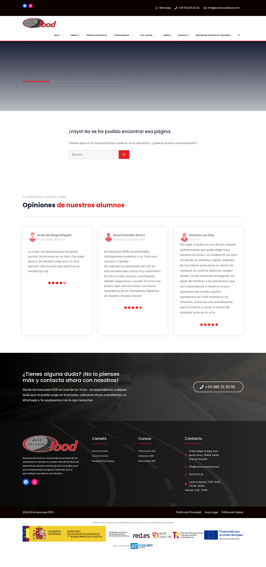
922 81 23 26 (196, 474)
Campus (167, 35)
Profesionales (121, 35)
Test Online (146, 35)
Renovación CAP (146, 451)
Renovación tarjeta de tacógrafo (213, 35)
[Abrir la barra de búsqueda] (239, 35)
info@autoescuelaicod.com (204, 466)
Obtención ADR (146, 456)
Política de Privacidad (188, 512)
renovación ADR (146, 461)
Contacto (183, 35)
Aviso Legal (211, 512)
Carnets (74, 35)
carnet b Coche (100, 456)
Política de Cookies (232, 512)
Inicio (57, 35)
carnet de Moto (100, 451)
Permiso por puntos (96, 35)
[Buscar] (124, 154)
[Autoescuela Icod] (47, 23)
